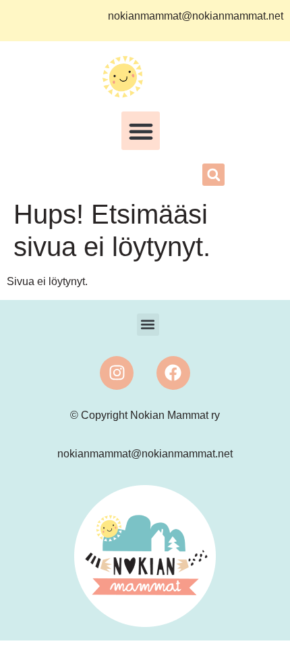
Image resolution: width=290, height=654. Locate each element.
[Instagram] (117, 373)
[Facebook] (173, 373)
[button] (140, 130)
